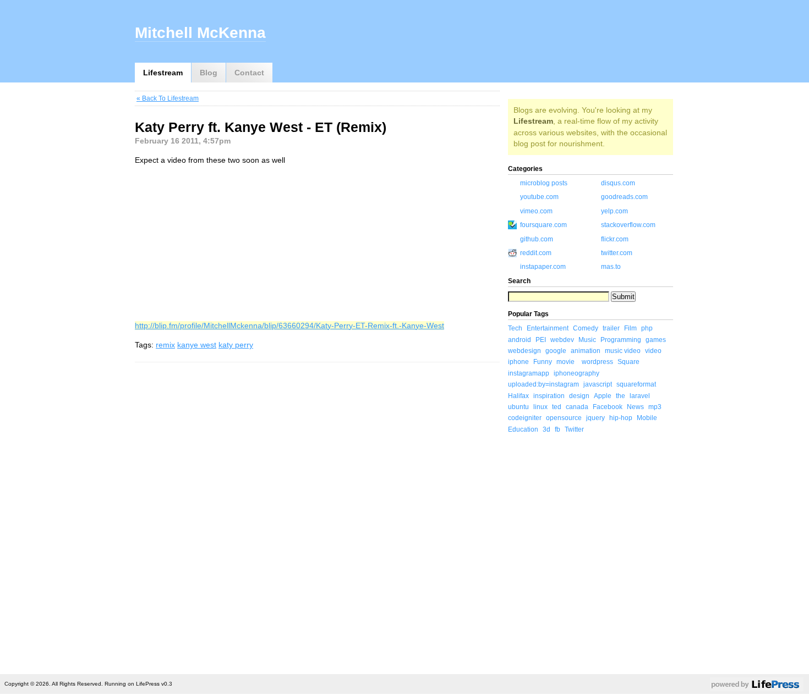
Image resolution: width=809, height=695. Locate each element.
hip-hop (620, 418)
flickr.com (614, 239)
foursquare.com (543, 225)
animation (585, 351)
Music (587, 340)
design (579, 396)
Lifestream (163, 72)
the (620, 396)
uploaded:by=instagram (543, 384)
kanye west (196, 344)
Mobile (647, 418)
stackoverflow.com (628, 225)
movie (565, 362)
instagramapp (528, 373)
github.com (536, 239)
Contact (249, 72)
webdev (562, 340)
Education (523, 429)
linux (540, 407)
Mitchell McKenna (200, 32)
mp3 (655, 407)
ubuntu (518, 407)
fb (557, 429)
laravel (640, 396)
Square (628, 362)
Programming (620, 340)
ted (556, 407)
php (647, 328)
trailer (611, 328)
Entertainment (548, 328)
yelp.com (614, 211)
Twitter (574, 429)
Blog (208, 72)
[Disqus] (317, 516)
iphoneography (576, 373)
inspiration (549, 396)
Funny (542, 362)
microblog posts (543, 183)
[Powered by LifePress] (756, 686)
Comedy (585, 328)
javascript (597, 384)
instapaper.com (543, 267)
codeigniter (525, 418)
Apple (602, 396)
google (555, 351)
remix (165, 344)
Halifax (518, 396)
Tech (515, 328)
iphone (518, 362)
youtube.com (539, 197)
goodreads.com (624, 197)
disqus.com (618, 183)
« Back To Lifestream (167, 98)
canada (577, 407)
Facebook (607, 407)
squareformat (636, 384)
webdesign (524, 351)
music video (623, 351)
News (635, 407)
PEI (540, 340)
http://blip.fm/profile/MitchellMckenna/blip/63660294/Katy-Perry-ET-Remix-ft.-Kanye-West (289, 325)
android (519, 340)
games (656, 340)
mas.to (611, 267)
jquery (595, 418)
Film (630, 328)
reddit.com (535, 253)
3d (546, 429)
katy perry (235, 344)
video (653, 351)
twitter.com (616, 253)
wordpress (597, 362)
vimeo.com (536, 211)
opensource (564, 418)
